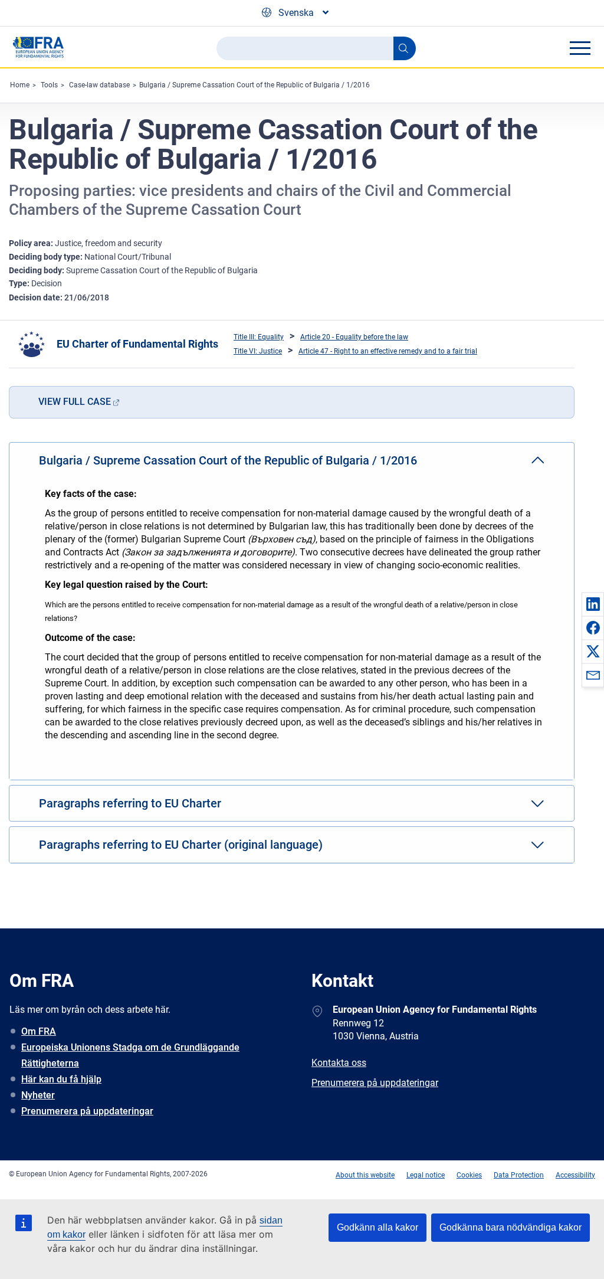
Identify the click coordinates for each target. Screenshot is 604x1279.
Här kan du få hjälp (61, 1079)
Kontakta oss (338, 1062)
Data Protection (519, 1175)
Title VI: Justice (258, 351)
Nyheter (38, 1095)
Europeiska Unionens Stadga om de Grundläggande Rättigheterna (130, 1055)
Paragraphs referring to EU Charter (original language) (181, 845)
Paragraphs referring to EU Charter (130, 803)
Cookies (469, 1175)
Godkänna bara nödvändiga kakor (510, 1227)
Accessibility (575, 1175)
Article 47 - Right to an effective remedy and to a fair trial (387, 351)
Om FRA (38, 1031)
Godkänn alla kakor (377, 1227)
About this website (365, 1175)
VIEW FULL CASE (74, 401)
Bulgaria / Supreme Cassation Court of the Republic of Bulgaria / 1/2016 (254, 85)
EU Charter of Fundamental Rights (137, 344)
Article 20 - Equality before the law (354, 337)
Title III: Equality (259, 337)
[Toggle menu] (579, 47)
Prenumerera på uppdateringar (87, 1111)
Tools (49, 85)
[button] (592, 604)
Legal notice (425, 1175)
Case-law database (99, 85)
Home (19, 85)
